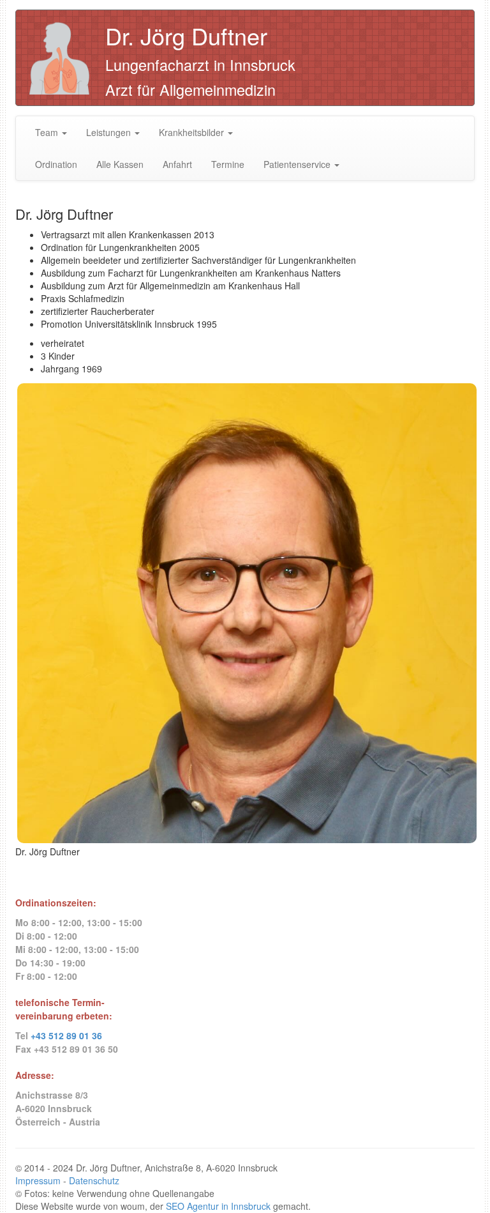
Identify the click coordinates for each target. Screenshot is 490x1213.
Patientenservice (298, 164)
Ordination (56, 164)
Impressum (38, 1180)
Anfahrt (177, 164)
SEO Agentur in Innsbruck (218, 1206)
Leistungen (109, 132)
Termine (227, 164)
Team (48, 132)
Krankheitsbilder (192, 132)
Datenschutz (94, 1180)
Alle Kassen (120, 164)
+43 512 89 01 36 (66, 1035)
